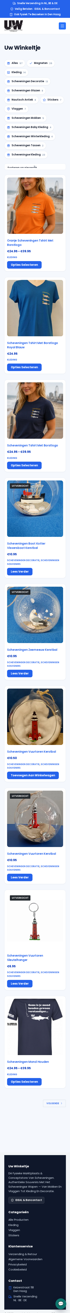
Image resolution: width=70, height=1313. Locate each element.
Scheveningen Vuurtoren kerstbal (31, 752)
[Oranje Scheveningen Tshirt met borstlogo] (35, 205)
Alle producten (18, 1220)
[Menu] (62, 26)
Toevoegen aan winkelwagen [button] (33, 775)
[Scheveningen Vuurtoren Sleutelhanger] (35, 921)
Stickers (13, 1235)
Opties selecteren (24, 265)
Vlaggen (14, 1230)
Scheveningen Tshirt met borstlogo (32, 445)
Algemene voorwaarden (25, 1259)
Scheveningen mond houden (28, 1062)
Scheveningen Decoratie (23, 560)
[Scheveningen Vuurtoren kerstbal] (35, 717)
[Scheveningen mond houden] (35, 1027)
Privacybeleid (17, 1264)
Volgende (52, 1103)
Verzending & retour (22, 1254)
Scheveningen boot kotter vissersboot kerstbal (26, 546)
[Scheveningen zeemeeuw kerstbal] (35, 615)
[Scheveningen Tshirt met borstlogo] (35, 410)
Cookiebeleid (17, 1269)
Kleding (12, 257)
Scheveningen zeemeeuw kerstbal (32, 650)
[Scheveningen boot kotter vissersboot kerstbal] (35, 508)
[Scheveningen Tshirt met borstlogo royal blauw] (35, 308)
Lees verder (20, 572)
